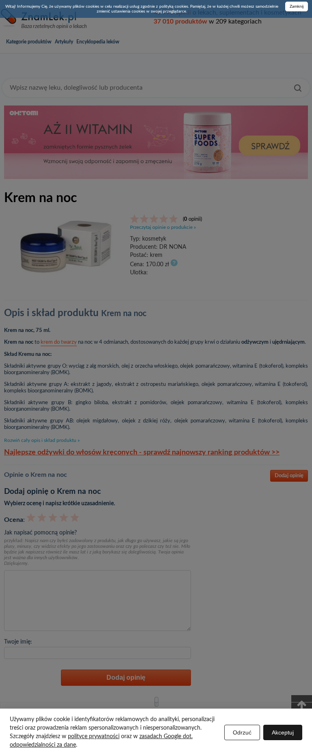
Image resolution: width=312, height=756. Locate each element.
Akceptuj (283, 732)
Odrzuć (242, 732)
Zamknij (296, 6)
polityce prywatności (93, 736)
